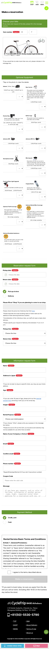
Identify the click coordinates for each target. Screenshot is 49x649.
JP (46, 8)
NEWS (15, 629)
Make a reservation (24, 579)
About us (29, 633)
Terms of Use (31, 629)
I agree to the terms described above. (27, 572)
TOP (46, 632)
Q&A (28, 621)
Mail (38, 646)
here (33, 311)
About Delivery (31, 625)
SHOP (15, 625)
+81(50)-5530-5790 (14, 646)
